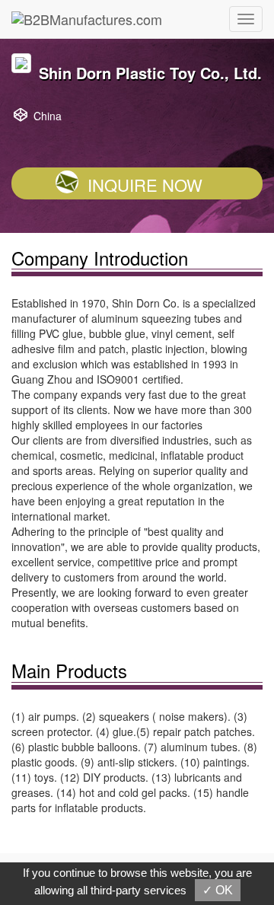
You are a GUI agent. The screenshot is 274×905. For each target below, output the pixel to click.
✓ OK (217, 890)
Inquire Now (145, 184)
